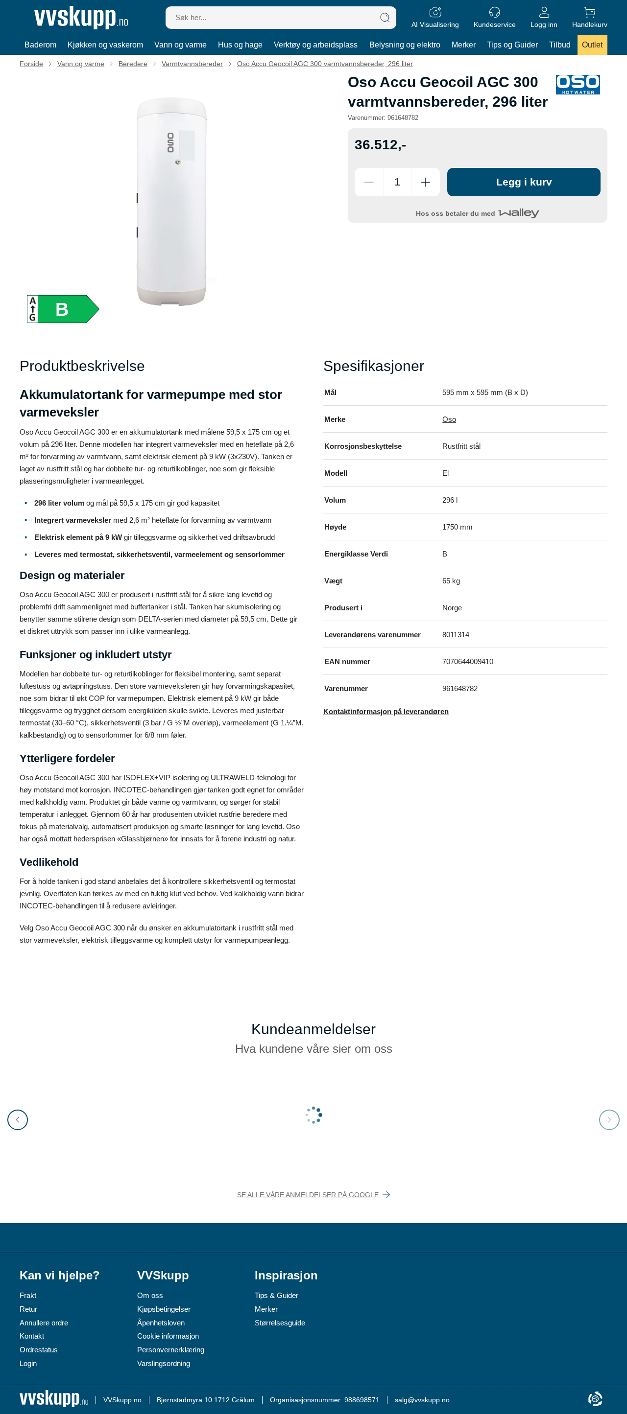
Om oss (150, 1295)
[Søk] (385, 17)
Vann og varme (180, 45)
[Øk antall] (425, 182)
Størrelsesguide (280, 1323)
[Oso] (578, 84)
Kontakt (32, 1336)
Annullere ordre (44, 1323)
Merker (464, 45)
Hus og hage (240, 45)
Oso (449, 419)
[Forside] (81, 17)
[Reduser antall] (369, 182)
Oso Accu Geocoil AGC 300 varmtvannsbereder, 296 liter (325, 64)
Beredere (133, 64)
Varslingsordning (163, 1363)
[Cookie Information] (595, 1399)
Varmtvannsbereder (192, 64)
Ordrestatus (39, 1349)
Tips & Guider (276, 1295)
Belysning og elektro (404, 45)
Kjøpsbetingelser (164, 1309)
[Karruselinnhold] (176, 202)
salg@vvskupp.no (422, 1400)
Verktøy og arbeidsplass (316, 45)
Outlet (592, 45)
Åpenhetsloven (161, 1323)
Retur (28, 1309)
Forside (31, 64)
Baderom (40, 45)
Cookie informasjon (168, 1336)
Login (28, 1363)
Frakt (28, 1295)
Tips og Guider (512, 45)
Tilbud (560, 45)
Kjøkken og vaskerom (105, 45)
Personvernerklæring (170, 1349)
